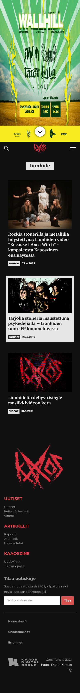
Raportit (10, 534)
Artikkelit (11, 538)
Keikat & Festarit (16, 511)
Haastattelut (13, 543)
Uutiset (9, 507)
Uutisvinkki (12, 561)
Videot (9, 516)
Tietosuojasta (14, 566)
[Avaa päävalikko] (73, 148)
